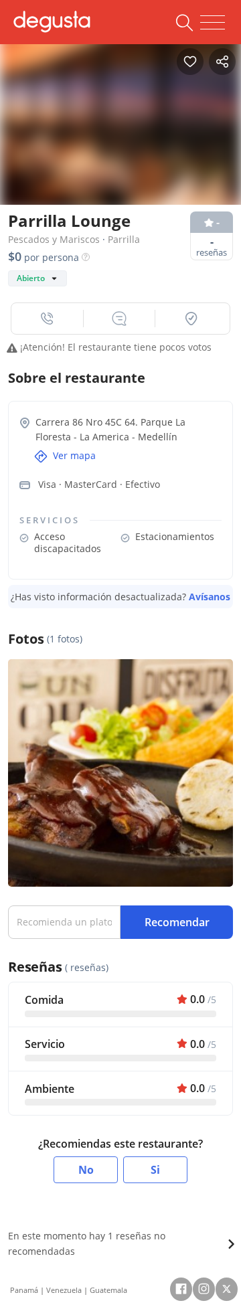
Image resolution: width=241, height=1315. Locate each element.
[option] (120, 121)
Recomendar (177, 922)
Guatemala (108, 1290)
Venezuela (64, 1290)
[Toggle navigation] (212, 23)
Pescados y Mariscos (54, 239)
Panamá (24, 1290)
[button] (47, 318)
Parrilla (124, 239)
